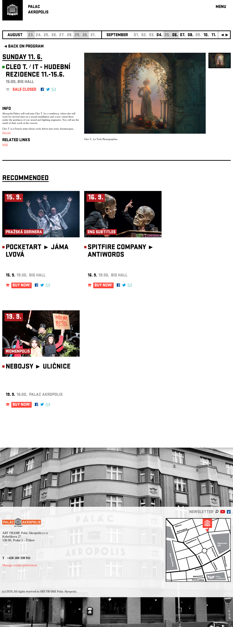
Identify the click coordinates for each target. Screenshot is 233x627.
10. (206, 35)
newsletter (201, 512)
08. (190, 35)
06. (175, 35)
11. (213, 35)
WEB (5, 144)
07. (182, 35)
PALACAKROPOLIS (38, 10)
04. (159, 35)
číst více (6, 132)
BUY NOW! (21, 285)
